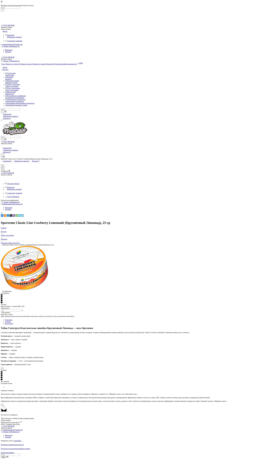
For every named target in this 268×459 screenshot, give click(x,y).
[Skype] (19, 215)
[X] (11, 215)
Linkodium (17, 441)
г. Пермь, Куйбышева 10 (10, 46)
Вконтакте (8, 50)
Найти (3, 457)
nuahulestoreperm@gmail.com (12, 44)
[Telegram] (22, 215)
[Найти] (2, 10)
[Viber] (14, 215)
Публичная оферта (7, 453)
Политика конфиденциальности (12, 445)
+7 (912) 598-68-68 (7, 25)
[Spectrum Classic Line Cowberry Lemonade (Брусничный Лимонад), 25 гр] (24, 289)
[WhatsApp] (16, 215)
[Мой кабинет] (2, 146)
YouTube (8, 52)
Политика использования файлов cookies (15, 449)
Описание (8, 320)
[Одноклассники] (5, 215)
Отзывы (8, 322)
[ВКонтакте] (2, 215)
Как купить (9, 323)
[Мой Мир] (8, 215)
